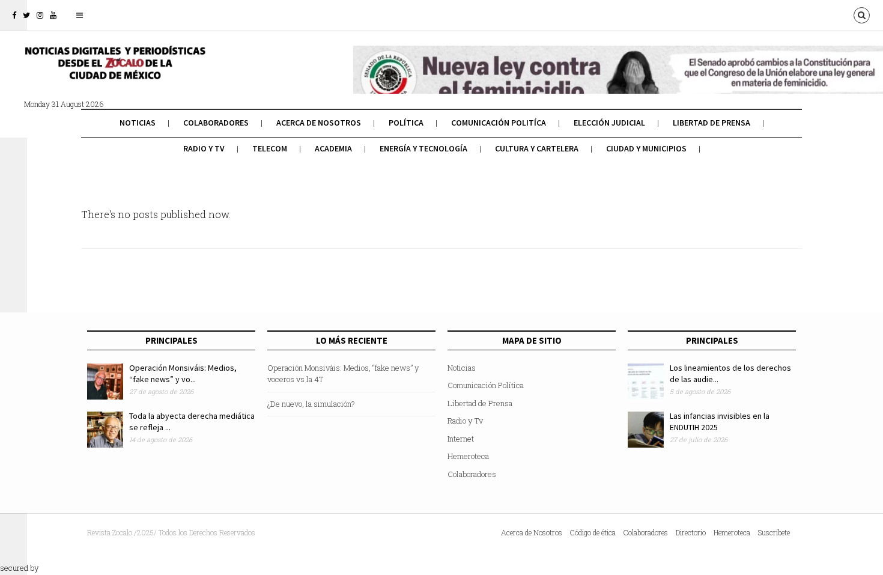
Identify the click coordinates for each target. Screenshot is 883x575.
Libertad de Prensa (711, 122)
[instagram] (40, 15)
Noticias (138, 122)
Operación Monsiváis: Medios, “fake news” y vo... (183, 373)
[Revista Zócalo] (114, 71)
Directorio (691, 532)
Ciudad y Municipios (646, 148)
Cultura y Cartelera (536, 148)
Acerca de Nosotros (318, 122)
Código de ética (593, 532)
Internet (461, 438)
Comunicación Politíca (498, 122)
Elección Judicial (609, 122)
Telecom (269, 148)
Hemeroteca (468, 456)
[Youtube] (53, 15)
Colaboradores (216, 122)
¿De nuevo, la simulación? (311, 403)
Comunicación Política (486, 385)
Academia (333, 148)
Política (406, 122)
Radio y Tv (204, 148)
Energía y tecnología (423, 148)
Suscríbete (774, 532)
